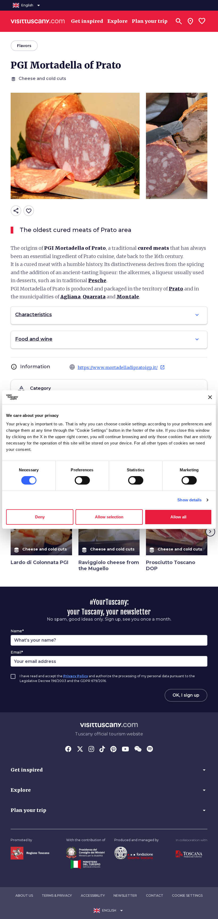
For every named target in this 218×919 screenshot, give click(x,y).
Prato (176, 289)
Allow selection (109, 517)
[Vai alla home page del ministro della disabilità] (85, 852)
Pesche (97, 280)
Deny (40, 517)
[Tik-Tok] (102, 749)
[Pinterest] (113, 749)
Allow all (178, 517)
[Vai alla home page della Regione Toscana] (30, 852)
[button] (109, 770)
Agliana (70, 297)
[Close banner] (210, 397)
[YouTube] (125, 749)
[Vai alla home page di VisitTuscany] (38, 21)
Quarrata (94, 297)
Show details (189, 500)
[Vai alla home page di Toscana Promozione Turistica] (189, 853)
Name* (17, 631)
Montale (127, 297)
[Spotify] (150, 749)
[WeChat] (137, 749)
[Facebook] (68, 749)
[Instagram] (91, 749)
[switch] (82, 480)
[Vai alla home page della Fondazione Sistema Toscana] (133, 852)
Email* (17, 652)
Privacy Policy (75, 676)
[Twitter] (80, 749)
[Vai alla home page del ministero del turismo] (85, 863)
